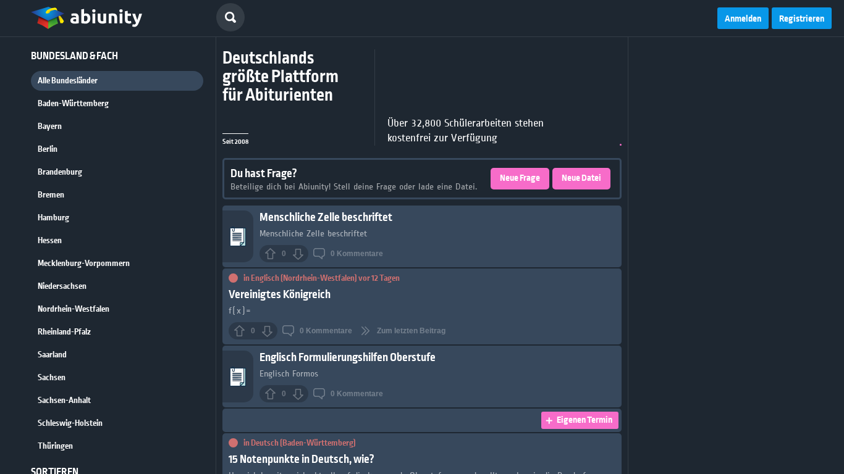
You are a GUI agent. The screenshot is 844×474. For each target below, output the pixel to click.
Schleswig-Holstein (70, 423)
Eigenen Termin (584, 420)
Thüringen (55, 446)
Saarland (52, 354)
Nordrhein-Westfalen (73, 309)
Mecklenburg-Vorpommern (84, 263)
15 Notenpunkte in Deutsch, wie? (301, 459)
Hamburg (53, 217)
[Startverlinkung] (86, 18)
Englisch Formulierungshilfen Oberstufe (348, 357)
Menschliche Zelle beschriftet (326, 217)
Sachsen (51, 377)
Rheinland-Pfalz (64, 332)
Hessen (50, 240)
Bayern (50, 126)
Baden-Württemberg (73, 103)
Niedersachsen (62, 286)
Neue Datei (581, 178)
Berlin (47, 149)
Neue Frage (520, 178)
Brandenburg (60, 172)
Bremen (51, 195)
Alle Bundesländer (68, 80)
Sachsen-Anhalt (64, 400)
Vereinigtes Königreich (280, 294)
